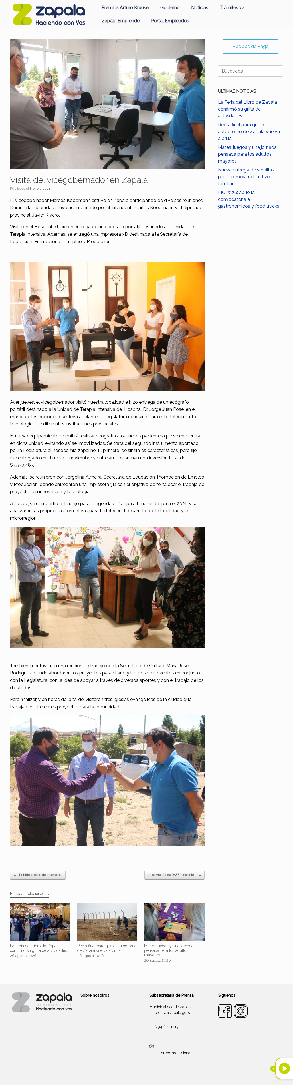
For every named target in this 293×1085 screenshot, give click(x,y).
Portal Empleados (170, 20)
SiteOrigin (153, 1074)
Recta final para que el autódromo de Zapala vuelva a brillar (249, 131)
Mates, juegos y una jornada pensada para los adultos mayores (247, 154)
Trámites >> (232, 7)
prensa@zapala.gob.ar (174, 1012)
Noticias (199, 7)
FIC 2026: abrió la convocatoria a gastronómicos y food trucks (248, 199)
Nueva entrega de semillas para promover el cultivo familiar (246, 176)
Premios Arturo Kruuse (125, 7)
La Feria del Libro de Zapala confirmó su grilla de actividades (247, 109)
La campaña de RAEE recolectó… (174, 875)
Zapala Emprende (121, 20)
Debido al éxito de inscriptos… (37, 875)
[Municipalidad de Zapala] (49, 14)
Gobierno (170, 7)
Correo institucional (175, 1053)
